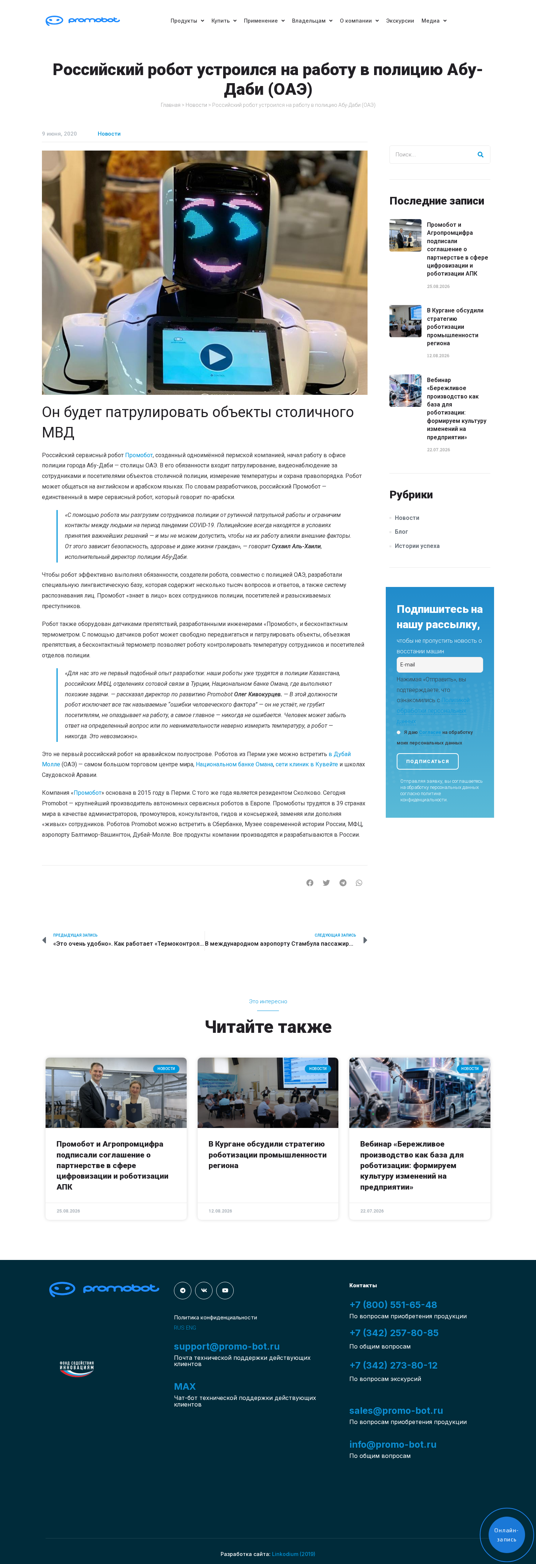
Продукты (184, 20)
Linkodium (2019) (293, 1554)
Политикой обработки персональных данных (433, 711)
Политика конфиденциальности (215, 1317)
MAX (185, 1386)
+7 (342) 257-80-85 (394, 1332)
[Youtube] (225, 1290)
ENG (191, 1327)
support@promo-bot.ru (227, 1346)
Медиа (431, 20)
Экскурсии (400, 20)
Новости (196, 105)
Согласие (430, 732)
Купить (220, 20)
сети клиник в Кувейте (307, 764)
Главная (170, 105)
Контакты (363, 1285)
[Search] (481, 154)
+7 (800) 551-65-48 (393, 1304)
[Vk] (204, 1290)
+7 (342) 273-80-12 (393, 1365)
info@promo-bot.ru (392, 1444)
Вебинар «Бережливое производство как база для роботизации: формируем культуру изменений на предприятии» (412, 1165)
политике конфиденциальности (423, 796)
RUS (179, 1327)
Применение (261, 20)
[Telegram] (182, 1290)
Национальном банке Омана (234, 764)
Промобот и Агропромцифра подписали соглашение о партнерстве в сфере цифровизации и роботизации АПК (457, 249)
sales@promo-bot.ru (396, 1410)
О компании (356, 20)
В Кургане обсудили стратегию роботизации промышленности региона (455, 327)
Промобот (87, 792)
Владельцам (309, 20)
